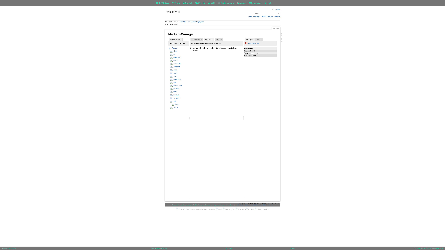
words (175, 107)
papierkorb (177, 79)
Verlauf (258, 39)
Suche (279, 13)
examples (177, 63)
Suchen (219, 39)
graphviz (176, 66)
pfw (174, 82)
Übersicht (277, 17)
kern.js (13, 248)
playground (177, 85)
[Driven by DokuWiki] (262, 209)
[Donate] (219, 209)
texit (174, 91)
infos (175, 70)
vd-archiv (176, 98)
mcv (174, 76)
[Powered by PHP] (229, 209)
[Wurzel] (175, 48)
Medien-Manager (267, 17)
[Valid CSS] (250, 209)
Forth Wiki (183, 22)
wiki (189, 22)
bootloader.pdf (253, 43)
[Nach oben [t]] (281, 41)
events (175, 60)
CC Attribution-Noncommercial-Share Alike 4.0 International (254, 205)
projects (176, 88)
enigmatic (177, 57)
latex (175, 73)
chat (175, 51)
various (176, 95)
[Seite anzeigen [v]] (281, 33)
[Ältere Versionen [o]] (281, 36)
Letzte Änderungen (254, 17)
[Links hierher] (281, 38)
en (174, 54)
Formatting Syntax (198, 22)
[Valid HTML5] (241, 209)
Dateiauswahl (197, 39)
